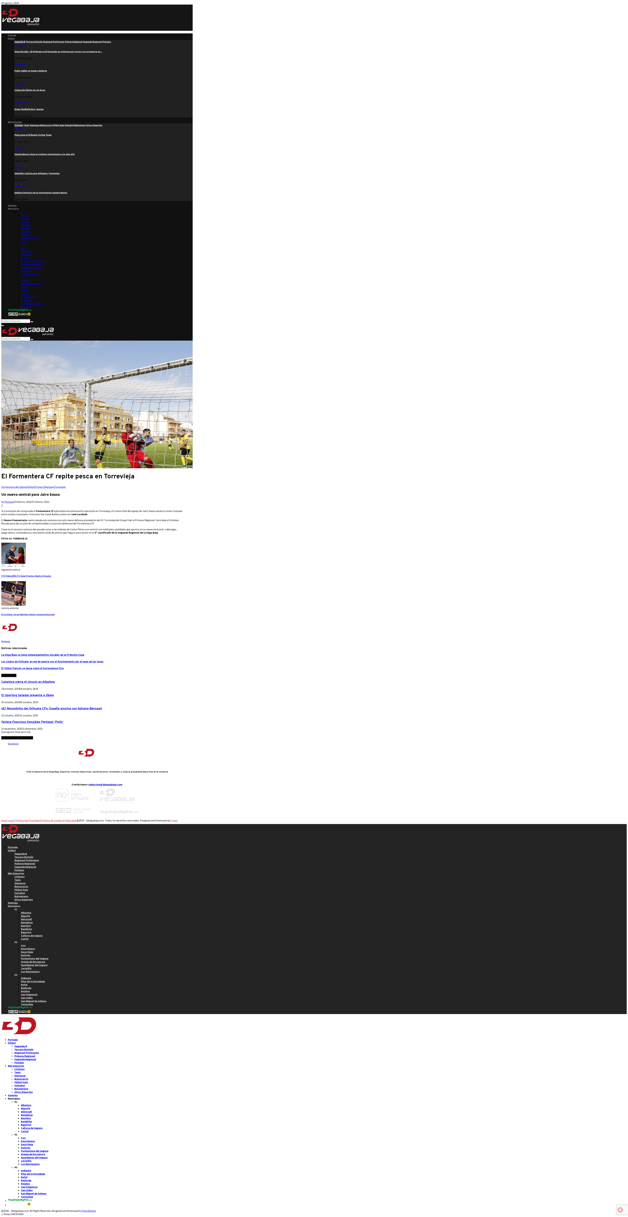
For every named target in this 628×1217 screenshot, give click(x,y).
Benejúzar (26, 225)
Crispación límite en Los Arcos (29, 90)
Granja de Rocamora (31, 264)
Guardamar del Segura (32, 267)
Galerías (12, 205)
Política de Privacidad (28, 820)
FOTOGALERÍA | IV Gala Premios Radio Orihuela (26, 576)
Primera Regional (44, 487)
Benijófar (26, 231)
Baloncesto (21, 886)
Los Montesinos (29, 274)
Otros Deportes (23, 899)
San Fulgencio (28, 297)
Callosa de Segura (30, 238)
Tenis (17, 879)
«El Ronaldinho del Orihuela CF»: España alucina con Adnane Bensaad (51, 709)
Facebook (13, 743)
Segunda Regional (25, 866)
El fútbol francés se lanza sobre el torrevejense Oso (32, 668)
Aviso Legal (7, 820)
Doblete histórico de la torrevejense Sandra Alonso (40, 192)
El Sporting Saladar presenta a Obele (27, 695)
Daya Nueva (27, 251)
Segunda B (19, 45)
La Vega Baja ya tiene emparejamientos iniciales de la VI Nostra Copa (42, 655)
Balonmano (21, 896)
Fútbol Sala (21, 889)
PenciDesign (89, 1210)
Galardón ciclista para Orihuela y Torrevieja (37, 173)
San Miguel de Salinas (32, 303)
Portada (12, 35)
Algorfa (24, 218)
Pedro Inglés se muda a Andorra (30, 70)
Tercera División (23, 857)
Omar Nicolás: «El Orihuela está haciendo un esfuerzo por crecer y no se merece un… (58, 51)
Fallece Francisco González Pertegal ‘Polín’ (32, 722)
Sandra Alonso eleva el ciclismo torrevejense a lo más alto (44, 154)
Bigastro (25, 235)
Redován (25, 290)
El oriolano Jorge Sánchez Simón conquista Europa (28, 614)
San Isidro (26, 300)
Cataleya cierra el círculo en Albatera (28, 682)
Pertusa (8, 501)
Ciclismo (18, 128)
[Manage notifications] (620, 1209)
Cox (23, 248)
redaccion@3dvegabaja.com (105, 784)
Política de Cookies (52, 820)
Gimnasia (20, 883)
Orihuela (25, 280)
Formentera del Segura (33, 261)
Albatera (25, 215)
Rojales (25, 293)
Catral (24, 241)
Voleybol (19, 893)
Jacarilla (25, 271)
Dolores (25, 257)
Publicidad (70, 820)
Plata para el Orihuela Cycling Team (33, 135)
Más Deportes (15, 122)
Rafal (23, 287)
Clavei (174, 820)
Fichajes (19, 870)
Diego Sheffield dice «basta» (29, 109)
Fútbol (11, 38)
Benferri (25, 228)
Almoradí (25, 221)
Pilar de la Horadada (31, 284)
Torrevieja (26, 307)
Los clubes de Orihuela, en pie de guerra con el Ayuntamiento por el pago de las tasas (52, 661)
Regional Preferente (26, 860)
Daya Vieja (26, 254)
